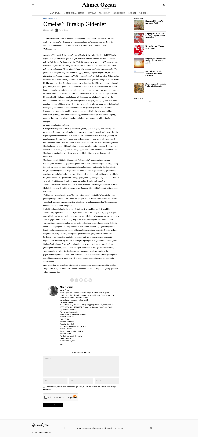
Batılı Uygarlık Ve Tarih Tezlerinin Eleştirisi (155, 85)
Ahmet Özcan (63, 30)
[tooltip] (163, 5)
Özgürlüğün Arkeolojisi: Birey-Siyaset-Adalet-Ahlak (155, 61)
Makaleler (53, 18)
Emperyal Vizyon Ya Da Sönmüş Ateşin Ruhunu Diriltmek (155, 36)
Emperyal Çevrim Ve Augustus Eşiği (154, 22)
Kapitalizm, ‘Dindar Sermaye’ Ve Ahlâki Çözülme (153, 73)
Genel (45, 18)
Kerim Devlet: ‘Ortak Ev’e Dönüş (154, 47)
